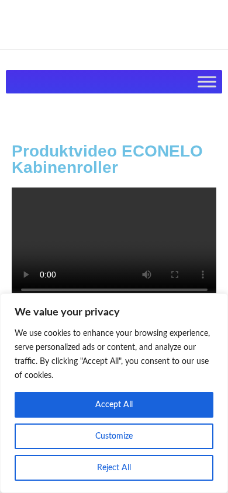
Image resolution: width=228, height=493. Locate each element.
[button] (114, 245)
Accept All (114, 405)
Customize (114, 436)
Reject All (114, 468)
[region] (114, 393)
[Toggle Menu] (207, 81)
